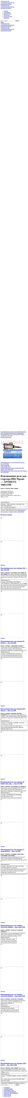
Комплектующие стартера (12, 431)
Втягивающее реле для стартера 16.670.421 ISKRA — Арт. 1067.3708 (13, 926)
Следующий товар (5, 466)
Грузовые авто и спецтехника (15, 433)
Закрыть (3, 565)
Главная (3, 431)
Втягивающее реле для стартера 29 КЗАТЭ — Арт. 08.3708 (12, 642)
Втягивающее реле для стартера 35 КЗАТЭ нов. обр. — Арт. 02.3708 (12, 782)
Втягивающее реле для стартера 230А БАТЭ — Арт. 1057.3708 (13, 1064)
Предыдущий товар (6, 437)
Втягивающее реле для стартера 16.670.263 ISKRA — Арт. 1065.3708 (13, 995)
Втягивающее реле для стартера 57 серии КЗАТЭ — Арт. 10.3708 (12, 850)
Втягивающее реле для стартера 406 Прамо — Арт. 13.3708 (13, 709)
